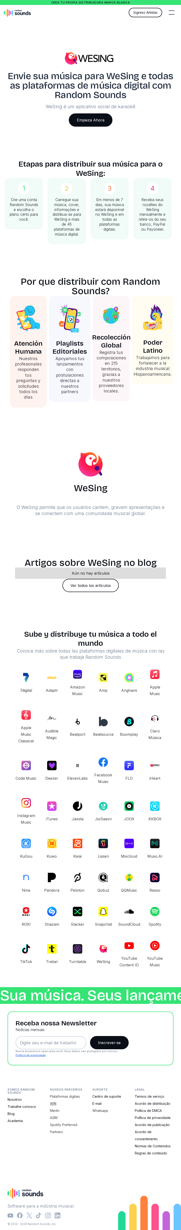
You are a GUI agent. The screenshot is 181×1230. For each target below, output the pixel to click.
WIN (53, 1103)
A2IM (54, 1118)
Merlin (54, 1111)
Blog (11, 1114)
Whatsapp (100, 1111)
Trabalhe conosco (22, 1107)
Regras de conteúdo (151, 1153)
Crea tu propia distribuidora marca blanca (90, 2)
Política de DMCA (148, 1111)
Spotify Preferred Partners (63, 1128)
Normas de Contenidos (153, 1146)
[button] (171, 12)
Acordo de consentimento (146, 1135)
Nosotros (15, 1099)
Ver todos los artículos (90, 585)
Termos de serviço (149, 1096)
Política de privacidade (31, 1055)
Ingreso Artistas (145, 12)
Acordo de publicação (152, 1125)
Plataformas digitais (65, 1096)
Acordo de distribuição (152, 1103)
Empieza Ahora (90, 120)
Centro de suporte (106, 1096)
